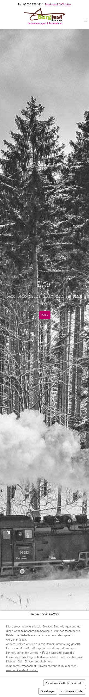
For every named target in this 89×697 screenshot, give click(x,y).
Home (45, 315)
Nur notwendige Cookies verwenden (64, 683)
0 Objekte (58, 4)
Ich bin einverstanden (72, 691)
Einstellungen (47, 691)
